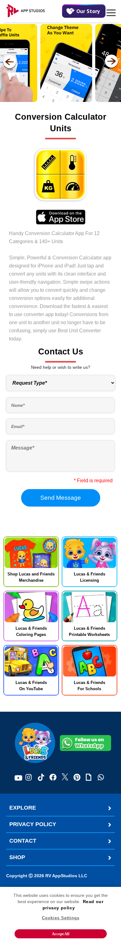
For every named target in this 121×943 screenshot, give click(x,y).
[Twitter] (65, 778)
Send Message (60, 497)
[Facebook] (53, 778)
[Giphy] (89, 778)
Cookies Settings (60, 918)
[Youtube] (18, 778)
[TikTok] (41, 778)
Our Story (88, 11)
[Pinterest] (77, 778)
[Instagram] (28, 778)
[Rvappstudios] (34, 11)
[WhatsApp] (101, 778)
